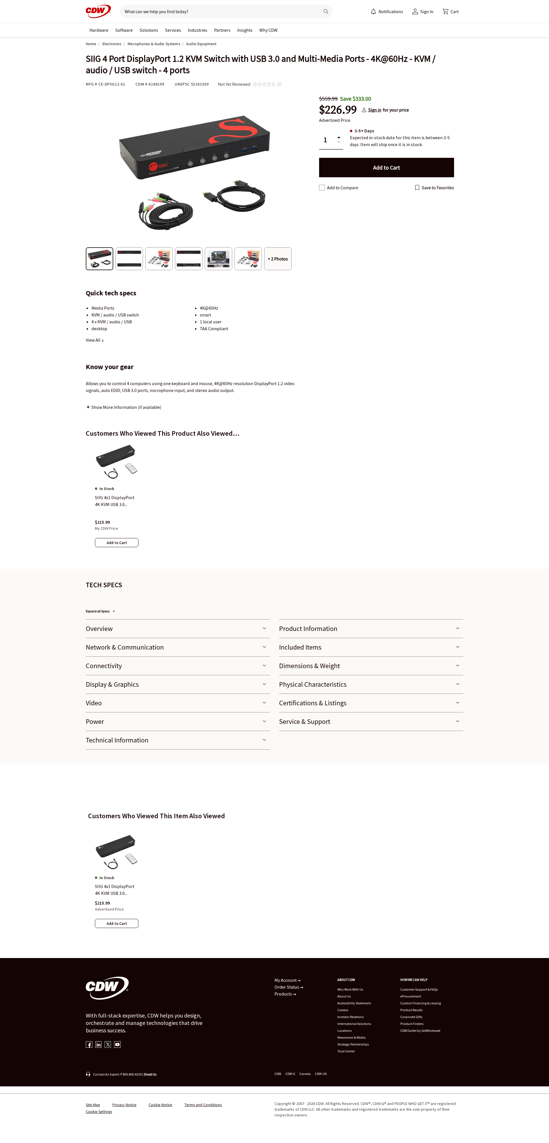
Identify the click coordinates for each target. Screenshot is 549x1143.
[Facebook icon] (89, 1045)
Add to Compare (342, 187)
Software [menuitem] (124, 30)
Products (283, 994)
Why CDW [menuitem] (268, 30)
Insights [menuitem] (244, 30)
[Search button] (326, 11)
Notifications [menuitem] (391, 11)
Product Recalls (411, 1010)
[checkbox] (322, 187)
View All (93, 340)
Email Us (150, 1074)
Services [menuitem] (173, 30)
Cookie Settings (99, 1111)
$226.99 (338, 109)
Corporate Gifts (411, 1017)
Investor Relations (350, 1017)
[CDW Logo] (98, 11)
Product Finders (411, 1023)
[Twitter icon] (108, 1045)
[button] (450, 11)
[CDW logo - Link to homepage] (98, 11)
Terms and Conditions (203, 1104)
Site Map (93, 1104)
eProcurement (410, 996)
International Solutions (354, 1023)
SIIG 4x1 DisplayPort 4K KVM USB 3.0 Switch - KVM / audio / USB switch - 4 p (116, 890)
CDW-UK (321, 1074)
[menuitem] (373, 11)
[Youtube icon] (117, 1045)
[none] (99, 30)
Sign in (374, 110)
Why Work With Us (350, 989)
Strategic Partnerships (353, 1044)
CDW (277, 1074)
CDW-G (290, 1074)
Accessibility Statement (354, 1003)
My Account (285, 980)
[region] (274, 500)
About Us (344, 996)
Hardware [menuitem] (98, 30)
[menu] (387, 11)
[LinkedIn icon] (98, 1045)
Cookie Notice (160, 1104)
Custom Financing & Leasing (420, 1003)
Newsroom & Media (351, 1037)
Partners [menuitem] (222, 30)
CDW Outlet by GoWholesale (420, 1030)
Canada (305, 1074)
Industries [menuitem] (197, 30)
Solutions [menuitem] (149, 30)
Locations (344, 1030)
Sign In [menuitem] (426, 11)
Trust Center (346, 1051)
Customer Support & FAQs (419, 989)
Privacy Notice (124, 1104)
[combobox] (217, 11)
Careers (342, 1010)
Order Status (287, 987)
